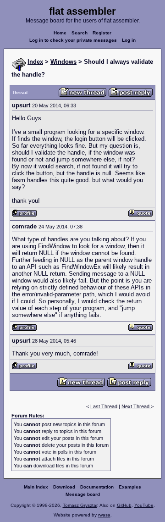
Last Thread (103, 406)
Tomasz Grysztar (80, 505)
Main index (36, 486)
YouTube (144, 505)
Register (102, 32)
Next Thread (136, 406)
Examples (130, 486)
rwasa (104, 514)
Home (60, 32)
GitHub (124, 505)
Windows (63, 61)
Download (64, 486)
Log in (129, 40)
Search (80, 32)
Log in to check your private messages (73, 40)
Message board (83, 494)
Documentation (97, 486)
